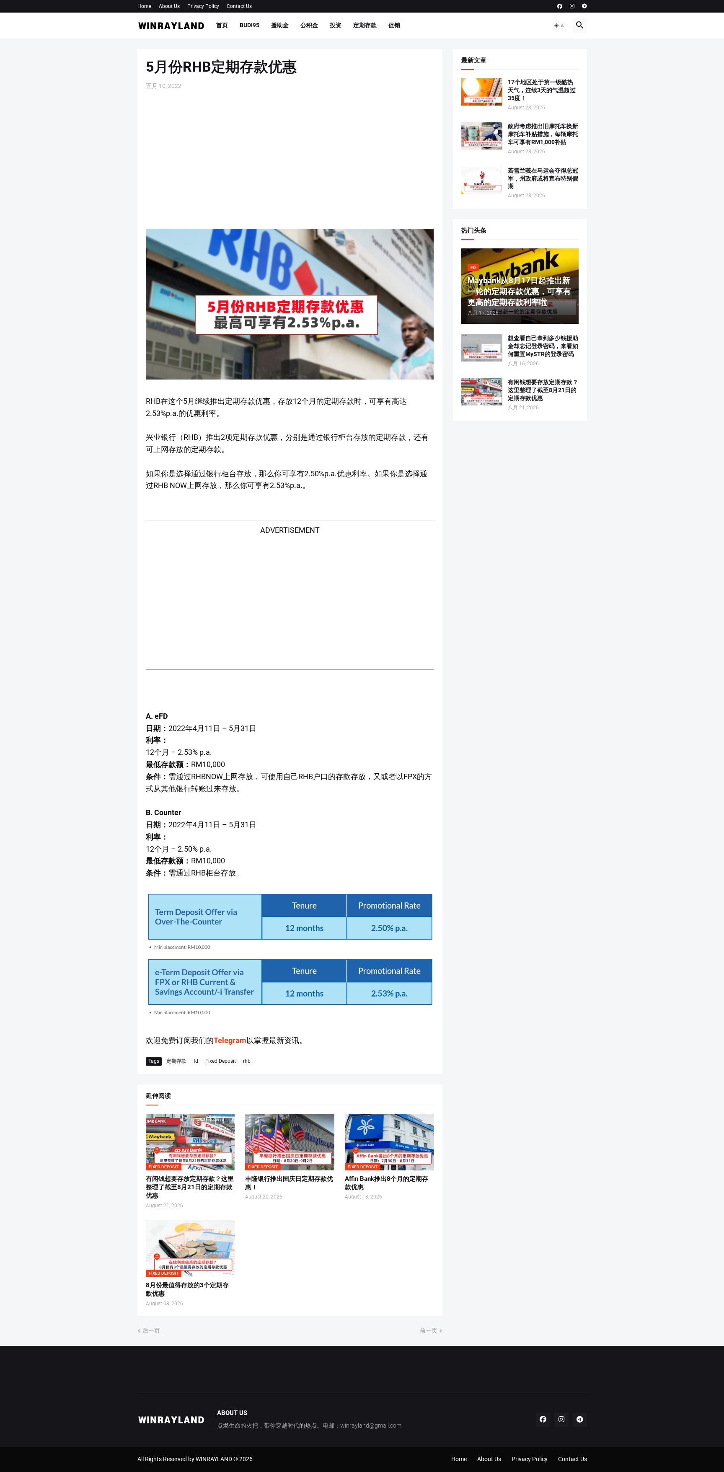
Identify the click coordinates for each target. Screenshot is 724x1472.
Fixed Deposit (220, 1061)
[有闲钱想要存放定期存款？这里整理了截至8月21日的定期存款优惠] (481, 391)
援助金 (280, 25)
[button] (559, 25)
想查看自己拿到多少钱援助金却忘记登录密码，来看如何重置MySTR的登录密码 (543, 346)
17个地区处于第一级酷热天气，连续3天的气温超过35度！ (542, 90)
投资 (335, 25)
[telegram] (584, 6)
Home (144, 6)
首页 (222, 25)
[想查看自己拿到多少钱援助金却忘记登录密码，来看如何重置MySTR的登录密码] (481, 348)
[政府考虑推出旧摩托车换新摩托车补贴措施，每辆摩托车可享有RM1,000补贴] (481, 136)
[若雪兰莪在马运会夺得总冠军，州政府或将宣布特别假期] (481, 180)
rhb (247, 1061)
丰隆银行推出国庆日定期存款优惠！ (289, 1183)
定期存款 (365, 25)
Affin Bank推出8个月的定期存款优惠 (386, 1183)
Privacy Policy (203, 6)
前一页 (428, 1330)
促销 (394, 25)
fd (196, 1061)
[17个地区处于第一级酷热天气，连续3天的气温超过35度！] (481, 92)
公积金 (309, 25)
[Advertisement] (290, 159)
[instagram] (572, 6)
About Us (169, 6)
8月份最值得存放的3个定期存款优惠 (187, 1289)
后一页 (151, 1330)
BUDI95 (249, 25)
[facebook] (559, 6)
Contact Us (239, 6)
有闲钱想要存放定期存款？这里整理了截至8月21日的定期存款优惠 (190, 1187)
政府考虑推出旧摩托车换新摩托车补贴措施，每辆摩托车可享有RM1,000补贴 (543, 134)
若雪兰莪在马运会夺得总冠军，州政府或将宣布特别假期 (543, 178)
